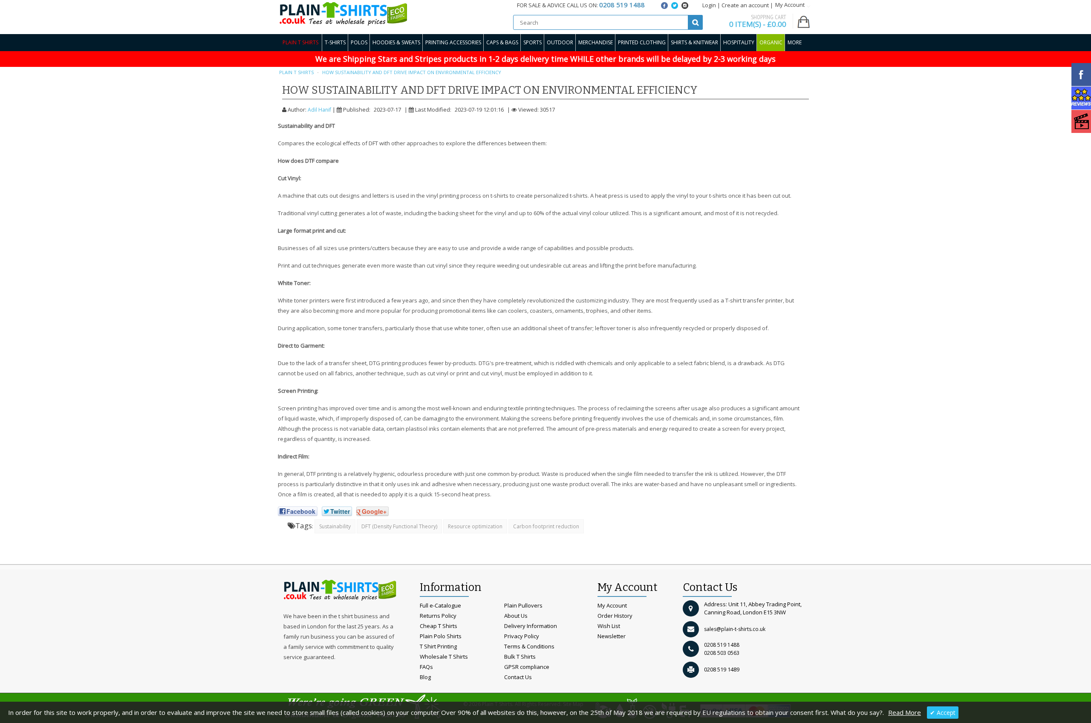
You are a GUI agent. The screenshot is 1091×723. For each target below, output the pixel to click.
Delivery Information (530, 626)
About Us (516, 615)
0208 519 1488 (721, 644)
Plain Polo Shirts (441, 636)
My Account (612, 605)
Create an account (745, 5)
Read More (904, 712)
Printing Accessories (453, 42)
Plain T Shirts (300, 42)
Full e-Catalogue (440, 605)
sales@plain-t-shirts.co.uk (734, 629)
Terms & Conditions (529, 646)
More (795, 42)
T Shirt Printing (438, 646)
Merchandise (595, 42)
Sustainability (335, 526)
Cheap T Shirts (438, 626)
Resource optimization (475, 526)
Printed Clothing (642, 42)
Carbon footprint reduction (546, 526)
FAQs (426, 667)
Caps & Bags (502, 42)
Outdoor (560, 42)
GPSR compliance (526, 667)
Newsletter (611, 636)
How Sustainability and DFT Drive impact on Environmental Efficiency (411, 72)
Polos (359, 42)
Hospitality (738, 42)
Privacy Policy (521, 636)
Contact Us (518, 677)
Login (709, 5)
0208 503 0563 (721, 653)
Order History (614, 615)
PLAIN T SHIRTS (296, 72)
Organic (770, 42)
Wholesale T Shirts (444, 656)
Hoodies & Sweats (396, 42)
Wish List (608, 626)
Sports (532, 42)
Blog (425, 677)
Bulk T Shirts (520, 656)
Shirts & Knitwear (694, 42)
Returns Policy (438, 615)
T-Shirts (335, 42)
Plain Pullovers (523, 605)
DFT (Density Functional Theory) (399, 526)
